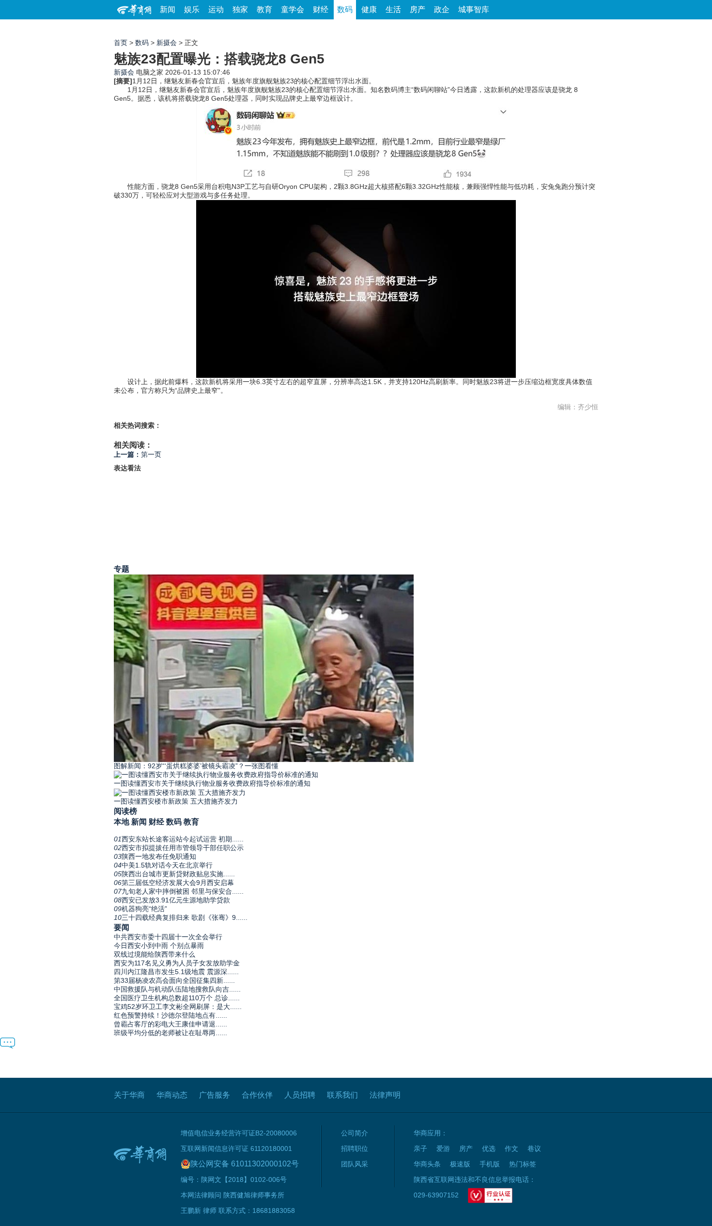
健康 (369, 9)
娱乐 (192, 9)
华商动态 (171, 1095)
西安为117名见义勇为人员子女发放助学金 (177, 963)
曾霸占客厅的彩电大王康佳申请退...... (170, 1024)
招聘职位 (354, 1148)
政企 (441, 9)
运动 (216, 9)
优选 (587, 29)
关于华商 (129, 1095)
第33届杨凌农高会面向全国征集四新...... (174, 980)
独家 (240, 9)
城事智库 (473, 9)
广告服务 (214, 1095)
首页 (120, 43)
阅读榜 (125, 811)
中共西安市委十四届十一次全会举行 (168, 937)
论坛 (482, 29)
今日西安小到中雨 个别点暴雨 (159, 945)
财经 (320, 9)
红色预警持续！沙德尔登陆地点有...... (170, 1015)
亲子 (420, 1148)
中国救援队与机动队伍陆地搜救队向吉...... (177, 989)
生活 (393, 9)
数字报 (510, 29)
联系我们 (342, 1095)
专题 (121, 568)
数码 (345, 9)
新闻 (167, 9)
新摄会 (166, 43)
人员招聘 (299, 1095)
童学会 (292, 9)
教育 (264, 9)
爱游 (563, 29)
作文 (511, 1148)
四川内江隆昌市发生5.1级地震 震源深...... (176, 972)
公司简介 (354, 1133)
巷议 (534, 1148)
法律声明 (385, 1095)
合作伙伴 (257, 1095)
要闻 (121, 927)
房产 (417, 9)
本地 (121, 821)
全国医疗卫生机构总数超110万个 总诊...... (177, 998)
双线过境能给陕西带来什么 (154, 954)
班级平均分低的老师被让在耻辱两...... (170, 1033)
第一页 (137, 454)
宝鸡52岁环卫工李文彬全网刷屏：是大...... (178, 1006)
